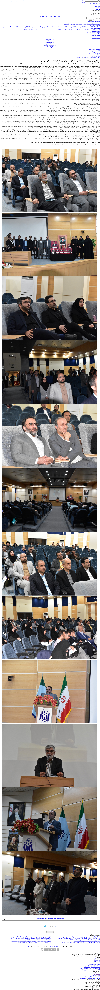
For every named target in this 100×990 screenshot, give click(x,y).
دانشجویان (97, 7)
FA (84, 2)
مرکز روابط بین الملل (95, 975)
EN (82, 2)
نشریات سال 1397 (77, 26)
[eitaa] (42, 949)
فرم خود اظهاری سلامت (60, 29)
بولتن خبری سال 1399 (21, 26)
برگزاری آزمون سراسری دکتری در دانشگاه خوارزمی (38, 939)
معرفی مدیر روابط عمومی (94, 24)
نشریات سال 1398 (69, 26)
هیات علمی (97, 6)
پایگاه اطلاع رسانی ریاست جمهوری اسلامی (89, 969)
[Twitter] (54, 949)
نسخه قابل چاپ (49, 918)
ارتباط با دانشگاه (96, 972)
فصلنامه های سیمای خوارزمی (8, 26)
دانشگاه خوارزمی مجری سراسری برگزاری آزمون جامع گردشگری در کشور (81, 936)
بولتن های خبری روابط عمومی (44, 26)
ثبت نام (90, 21)
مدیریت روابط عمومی (94, 3)
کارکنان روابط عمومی (82, 24)
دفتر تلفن (82, 0)
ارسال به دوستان (40, 918)
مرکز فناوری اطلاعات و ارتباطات (92, 976)
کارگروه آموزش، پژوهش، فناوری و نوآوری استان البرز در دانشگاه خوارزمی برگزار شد (30, 936)
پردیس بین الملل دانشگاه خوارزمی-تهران (90, 978)
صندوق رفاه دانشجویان (94, 964)
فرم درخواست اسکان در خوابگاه (47, 29)
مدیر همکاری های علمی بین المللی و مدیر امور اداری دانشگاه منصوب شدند (33, 942)
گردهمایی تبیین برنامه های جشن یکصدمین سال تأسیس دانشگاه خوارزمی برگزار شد (31, 938)
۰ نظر (29, 946)
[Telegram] (51, 949)
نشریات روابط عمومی (94, 25)
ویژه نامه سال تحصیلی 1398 (58, 26)
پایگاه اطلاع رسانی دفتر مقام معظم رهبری (89, 968)
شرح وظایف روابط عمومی (70, 24)
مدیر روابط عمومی (95, 22)
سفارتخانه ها (97, 961)
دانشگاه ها (97, 958)
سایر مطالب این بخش (58, 918)
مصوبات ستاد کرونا (95, 28)
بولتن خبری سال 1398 (31, 26)
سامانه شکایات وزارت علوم (93, 965)
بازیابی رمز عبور (96, 21)
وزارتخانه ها (97, 960)
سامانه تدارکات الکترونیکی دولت (92, 967)
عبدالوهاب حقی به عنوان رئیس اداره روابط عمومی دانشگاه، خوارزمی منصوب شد (31, 941)
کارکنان (98, 9)
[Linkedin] (48, 949)
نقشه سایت (97, 974)
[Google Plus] (45, 949)
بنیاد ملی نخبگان (96, 962)
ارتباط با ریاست (96, 11)
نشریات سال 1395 (95, 26)
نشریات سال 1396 (86, 26)
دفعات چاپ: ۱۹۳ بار (53, 946)
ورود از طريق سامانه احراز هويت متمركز (50, 16)
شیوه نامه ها (97, 29)
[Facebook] (58, 949)
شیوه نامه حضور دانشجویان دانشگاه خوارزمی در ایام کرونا (80, 29)
